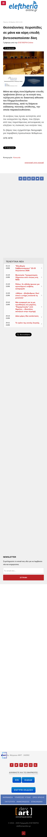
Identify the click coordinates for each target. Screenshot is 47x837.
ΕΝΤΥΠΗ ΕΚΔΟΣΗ (23, 789)
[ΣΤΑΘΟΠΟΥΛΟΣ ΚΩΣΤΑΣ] (23, 812)
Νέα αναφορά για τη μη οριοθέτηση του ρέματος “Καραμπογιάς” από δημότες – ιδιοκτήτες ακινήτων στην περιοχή (25, 306)
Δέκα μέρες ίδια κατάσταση (26, 316)
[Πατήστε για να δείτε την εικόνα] (23, 63)
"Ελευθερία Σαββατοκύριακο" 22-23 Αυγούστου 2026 (25, 268)
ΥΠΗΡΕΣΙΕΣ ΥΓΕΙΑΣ (23, 797)
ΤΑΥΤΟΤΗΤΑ (10, 802)
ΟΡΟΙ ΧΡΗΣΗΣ (38, 797)
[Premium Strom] (23, 81)
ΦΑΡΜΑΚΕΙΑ (8, 797)
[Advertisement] (23, 404)
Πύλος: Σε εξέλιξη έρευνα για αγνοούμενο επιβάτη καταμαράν (27, 286)
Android (28, 779)
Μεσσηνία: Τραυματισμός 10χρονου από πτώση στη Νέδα (26, 277)
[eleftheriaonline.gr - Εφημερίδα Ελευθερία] (23, 6)
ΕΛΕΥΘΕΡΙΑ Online (25, 43)
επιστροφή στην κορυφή (34, 163)
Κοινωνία (16, 157)
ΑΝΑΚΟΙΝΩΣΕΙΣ (23, 802)
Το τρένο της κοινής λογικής (27, 323)
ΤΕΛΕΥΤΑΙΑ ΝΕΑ (15, 261)
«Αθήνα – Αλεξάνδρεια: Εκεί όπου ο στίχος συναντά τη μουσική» (27, 295)
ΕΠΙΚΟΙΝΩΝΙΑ (36, 802)
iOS (17, 779)
